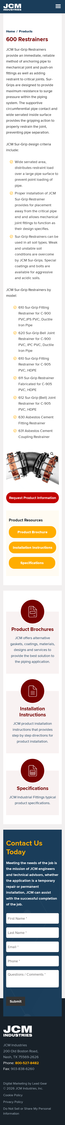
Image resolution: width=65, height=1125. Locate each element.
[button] (52, 454)
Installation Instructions (32, 547)
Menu (58, 6)
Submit (15, 1001)
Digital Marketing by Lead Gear (25, 1083)
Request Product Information (32, 497)
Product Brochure (32, 532)
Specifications (32, 563)
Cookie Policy (13, 1095)
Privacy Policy (13, 1101)
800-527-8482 (27, 1063)
